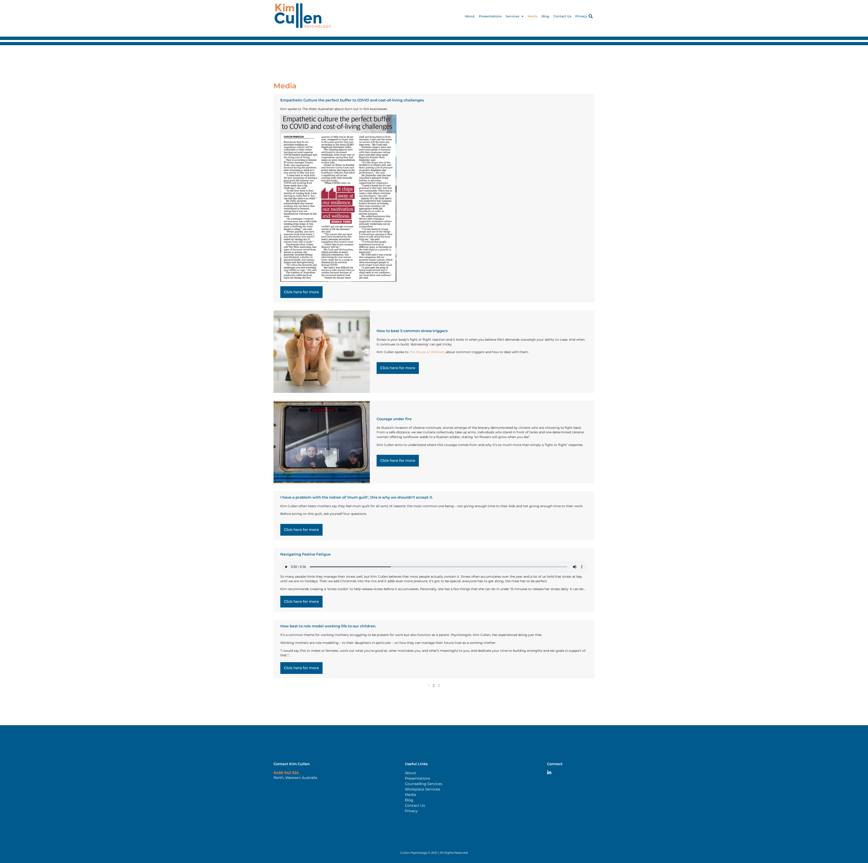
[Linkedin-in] (549, 772)
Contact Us (562, 16)
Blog (545, 16)
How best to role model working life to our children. (328, 626)
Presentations (490, 16)
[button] (590, 16)
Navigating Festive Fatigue (305, 554)
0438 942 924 (286, 773)
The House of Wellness (427, 352)
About (470, 16)
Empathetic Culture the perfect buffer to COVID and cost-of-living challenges (352, 100)
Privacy (581, 16)
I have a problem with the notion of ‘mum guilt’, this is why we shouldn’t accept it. (356, 497)
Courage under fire (394, 419)
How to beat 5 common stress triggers (412, 331)
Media (533, 16)
